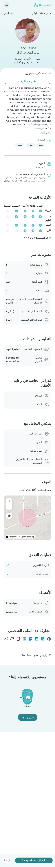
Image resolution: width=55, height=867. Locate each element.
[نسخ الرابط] (6, 639)
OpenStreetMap (27, 536)
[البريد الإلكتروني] (12, 639)
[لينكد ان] (36, 639)
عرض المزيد (45, 132)
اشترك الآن (27, 717)
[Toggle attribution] (7, 537)
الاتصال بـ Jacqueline (34, 860)
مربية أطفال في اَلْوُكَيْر (27, 52)
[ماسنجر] (30, 639)
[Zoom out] (9, 507)
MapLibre (13, 536)
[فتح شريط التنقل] (6, 5)
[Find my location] (9, 516)
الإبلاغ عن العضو (41, 655)
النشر (7, 13)
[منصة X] (42, 639)
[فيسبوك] (48, 639)
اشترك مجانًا (26, 655)
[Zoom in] (9, 501)
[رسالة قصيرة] (18, 639)
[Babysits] (42, 4)
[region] (27, 517)
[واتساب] (24, 639)
